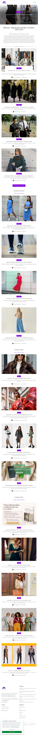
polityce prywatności (15, 727)
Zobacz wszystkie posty (19, 193)
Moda (19, 376)
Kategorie (21, 704)
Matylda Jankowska (5, 710)
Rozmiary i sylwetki (22, 715)
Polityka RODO (26, 724)
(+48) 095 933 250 (6, 700)
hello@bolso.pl (5, 702)
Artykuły (21, 686)
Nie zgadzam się (12, 729)
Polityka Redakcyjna (32, 724)
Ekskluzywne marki (22, 710)
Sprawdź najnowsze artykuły (19, 185)
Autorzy (3, 704)
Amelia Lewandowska (5, 708)
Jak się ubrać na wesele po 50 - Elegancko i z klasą (27, 694)
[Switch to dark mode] (34, 2)
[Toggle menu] (35, 2)
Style (19, 527)
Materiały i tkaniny (22, 717)
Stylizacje (19, 12)
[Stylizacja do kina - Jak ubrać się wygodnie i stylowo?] (19, 60)
